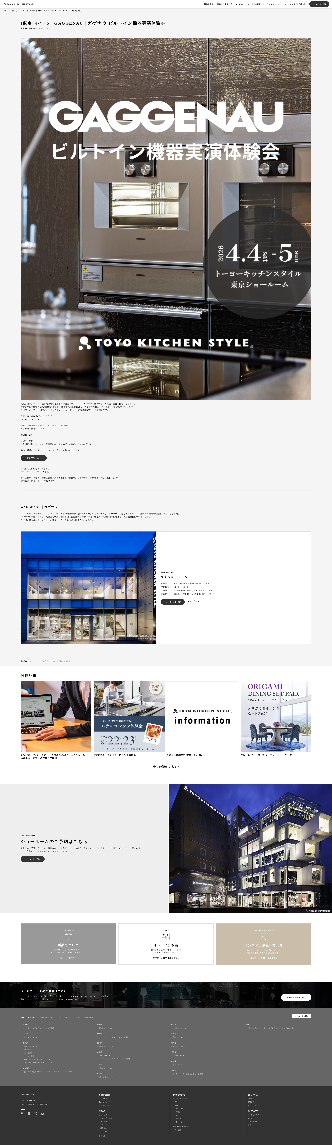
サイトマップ (253, 1118)
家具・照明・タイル (180, 1126)
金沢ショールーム (105, 1028)
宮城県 (25, 1034)
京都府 (99, 1052)
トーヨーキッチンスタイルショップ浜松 (114, 1037)
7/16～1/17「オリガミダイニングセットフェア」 (267, 755)
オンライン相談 (105, 1105)
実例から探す (222, 4)
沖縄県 (173, 1070)
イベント (34, 661)
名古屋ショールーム (106, 1046)
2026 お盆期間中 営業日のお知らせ (186, 755)
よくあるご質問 (253, 1115)
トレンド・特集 (106, 1118)
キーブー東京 (29, 1056)
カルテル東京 (29, 1050)
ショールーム (53, 661)
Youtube (42, 1114)
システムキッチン (180, 1099)
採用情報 (251, 1102)
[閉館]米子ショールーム (108, 1077)
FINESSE (178, 1122)
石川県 (99, 1024)
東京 (68, 661)
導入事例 (103, 1128)
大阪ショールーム (105, 1068)
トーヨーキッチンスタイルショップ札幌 (39, 1028)
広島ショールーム (179, 1037)
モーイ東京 (28, 1053)
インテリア (104, 1125)
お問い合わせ (253, 1121)
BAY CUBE (179, 1109)
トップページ (6, 11)
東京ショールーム (31, 1046)
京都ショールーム (105, 1055)
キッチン (103, 1121)
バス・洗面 (177, 1130)
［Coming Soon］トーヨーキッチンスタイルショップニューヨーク (272, 1028)
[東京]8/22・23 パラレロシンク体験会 (115, 755)
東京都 (25, 1043)
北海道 (25, 1024)
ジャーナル (103, 1115)
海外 (247, 1024)
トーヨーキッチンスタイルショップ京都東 (114, 1059)
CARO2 (177, 1115)
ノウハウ (103, 1131)
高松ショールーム (179, 1046)
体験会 (62, 661)
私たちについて (237, 4)
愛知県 (99, 1043)
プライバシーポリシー (256, 1105)
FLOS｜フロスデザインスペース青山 (38, 1059)
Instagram (22, 1113)
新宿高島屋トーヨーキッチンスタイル (38, 1062)
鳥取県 (99, 1074)
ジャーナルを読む (253, 4)
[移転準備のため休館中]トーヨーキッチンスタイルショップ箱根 (48, 1072)
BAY (176, 1105)
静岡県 (99, 1034)
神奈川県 (26, 1068)
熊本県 (173, 1061)
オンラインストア (270, 4)
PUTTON (178, 1119)
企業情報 (251, 1099)
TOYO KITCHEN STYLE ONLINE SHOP (34, 1104)
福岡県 (173, 1052)
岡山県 (173, 1024)
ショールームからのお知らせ (28, 11)
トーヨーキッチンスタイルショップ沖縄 (188, 1074)
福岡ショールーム (179, 1055)
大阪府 (99, 1064)
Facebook (29, 1113)
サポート (251, 1125)
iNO (176, 1102)
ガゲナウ (43, 661)
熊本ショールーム (179, 1065)
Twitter (35, 1113)
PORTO (177, 1112)
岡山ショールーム (179, 1028)
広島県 (173, 1034)
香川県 (173, 1043)
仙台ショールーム (31, 1037)
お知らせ (14, 11)
